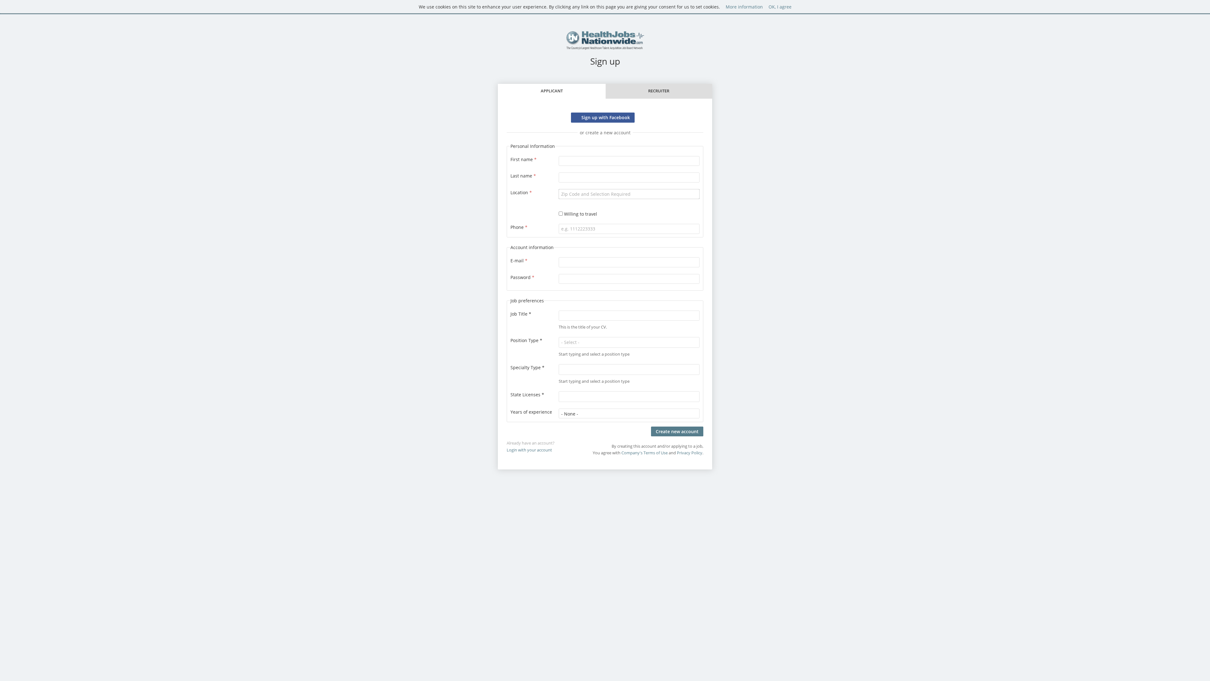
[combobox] (629, 194)
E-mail (518, 261)
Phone (518, 227)
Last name (523, 176)
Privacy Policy (689, 453)
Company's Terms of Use (644, 453)
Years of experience (531, 412)
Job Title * (520, 314)
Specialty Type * (527, 367)
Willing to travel (580, 214)
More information (744, 7)
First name (523, 159)
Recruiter (658, 91)
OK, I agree (780, 7)
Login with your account (529, 450)
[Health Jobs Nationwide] (605, 40)
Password (522, 277)
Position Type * (526, 340)
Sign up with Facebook (605, 117)
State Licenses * (527, 395)
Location (521, 192)
